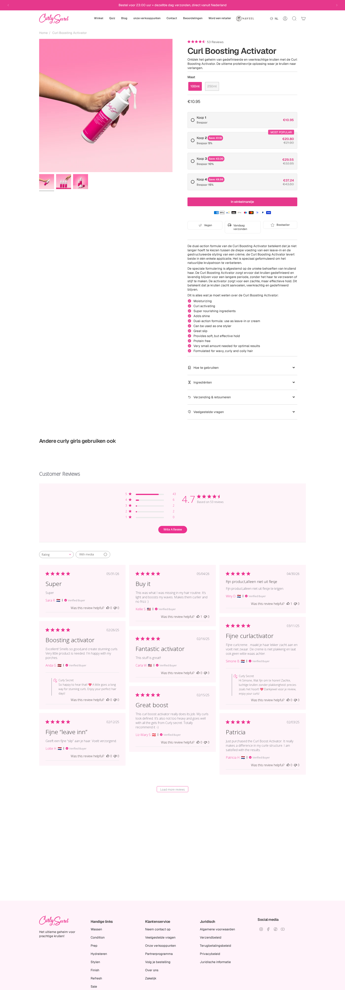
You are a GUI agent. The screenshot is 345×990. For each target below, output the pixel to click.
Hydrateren (99, 954)
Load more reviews (172, 789)
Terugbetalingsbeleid (215, 946)
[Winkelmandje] (303, 18)
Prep (94, 946)
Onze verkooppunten (160, 946)
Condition (98, 937)
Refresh (96, 978)
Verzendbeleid (210, 937)
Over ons (151, 970)
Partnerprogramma (159, 954)
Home (43, 33)
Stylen (95, 962)
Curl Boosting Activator (69, 33)
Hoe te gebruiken (206, 368)
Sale (94, 986)
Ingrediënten (202, 382)
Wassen (96, 929)
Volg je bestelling (158, 962)
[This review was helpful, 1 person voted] (198, 616)
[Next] (337, 5)
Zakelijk (150, 978)
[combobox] (56, 554)
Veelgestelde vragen (208, 412)
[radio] (242, 120)
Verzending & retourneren (212, 397)
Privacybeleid (210, 954)
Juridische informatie (215, 962)
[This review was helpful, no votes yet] (107, 608)
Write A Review (173, 529)
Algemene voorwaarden (217, 929)
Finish (95, 970)
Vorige (39, 105)
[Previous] (8, 5)
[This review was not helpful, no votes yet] (115, 608)
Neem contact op (158, 929)
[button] (98, 18)
